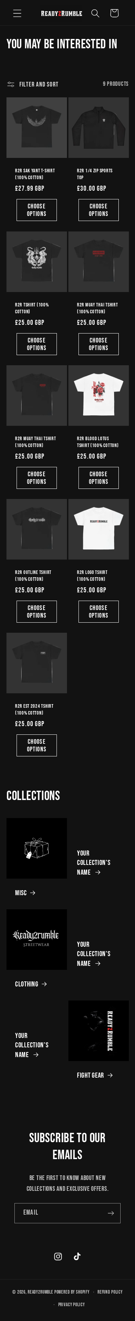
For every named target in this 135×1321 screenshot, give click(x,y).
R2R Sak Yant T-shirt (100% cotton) (35, 174)
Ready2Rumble (40, 1292)
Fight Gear (90, 1075)
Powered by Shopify (72, 1292)
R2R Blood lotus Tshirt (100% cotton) (97, 442)
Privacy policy (71, 1305)
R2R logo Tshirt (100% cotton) (92, 575)
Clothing (27, 984)
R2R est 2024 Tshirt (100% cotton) (34, 709)
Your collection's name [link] (94, 862)
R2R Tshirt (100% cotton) (32, 308)
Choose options (36, 210)
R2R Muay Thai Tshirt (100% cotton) (97, 308)
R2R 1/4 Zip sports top (95, 174)
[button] (17, 13)
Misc (21, 893)
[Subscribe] (110, 1213)
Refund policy (110, 1292)
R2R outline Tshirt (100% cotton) (33, 575)
